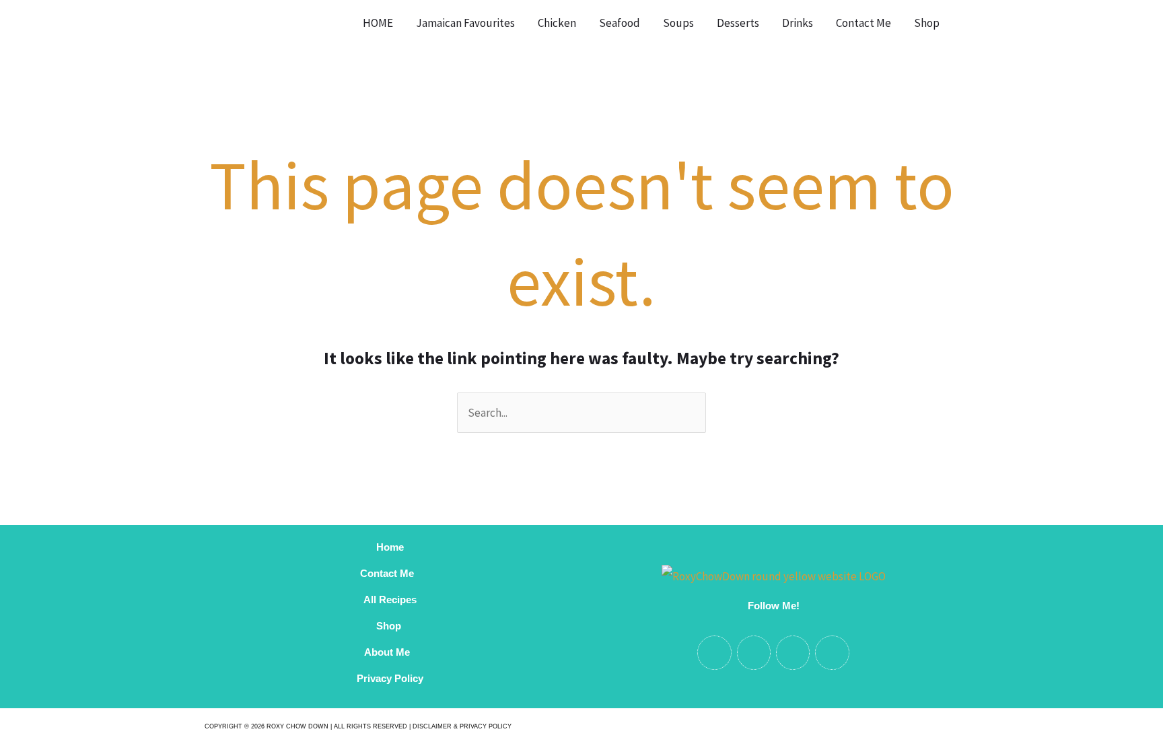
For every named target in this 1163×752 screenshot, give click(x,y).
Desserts (738, 22)
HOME (378, 22)
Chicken (557, 22)
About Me (389, 652)
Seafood (619, 22)
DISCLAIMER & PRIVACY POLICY (462, 726)
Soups (678, 22)
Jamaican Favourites (465, 22)
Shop (927, 22)
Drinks (797, 22)
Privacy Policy (390, 678)
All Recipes (390, 599)
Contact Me (863, 22)
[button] (968, 22)
